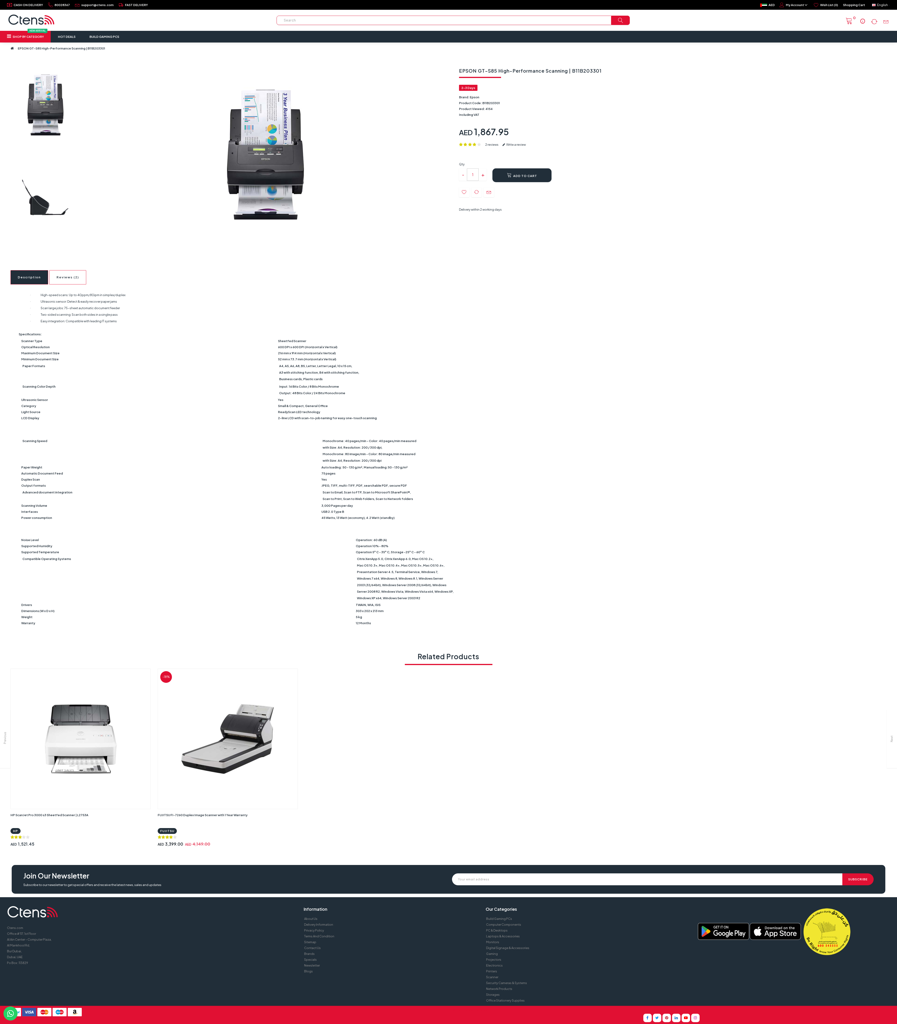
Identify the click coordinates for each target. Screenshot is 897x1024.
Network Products (499, 989)
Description (29, 277)
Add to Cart (525, 176)
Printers (491, 971)
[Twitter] (657, 1018)
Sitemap (310, 942)
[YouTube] (686, 1018)
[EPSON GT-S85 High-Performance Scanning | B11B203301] (45, 105)
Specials (310, 959)
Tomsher (486, 1010)
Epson (474, 97)
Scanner (492, 977)
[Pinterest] (666, 1018)
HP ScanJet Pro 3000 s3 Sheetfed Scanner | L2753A (49, 815)
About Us (310, 919)
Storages (493, 994)
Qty (462, 164)
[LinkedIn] (676, 1018)
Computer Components (503, 924)
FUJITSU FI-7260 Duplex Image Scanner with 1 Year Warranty (203, 815)
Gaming (492, 954)
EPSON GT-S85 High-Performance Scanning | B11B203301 (61, 48)
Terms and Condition (319, 936)
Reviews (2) (68, 277)
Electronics (494, 965)
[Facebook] (647, 1018)
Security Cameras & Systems (506, 983)
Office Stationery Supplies (505, 1000)
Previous (5, 738)
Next (891, 739)
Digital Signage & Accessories (507, 948)
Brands (309, 954)
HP (15, 831)
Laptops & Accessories (503, 936)
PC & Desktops (497, 930)
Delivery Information (318, 924)
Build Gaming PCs (104, 37)
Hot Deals (66, 37)
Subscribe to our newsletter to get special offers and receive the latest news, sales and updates (92, 885)
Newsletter (312, 965)
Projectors (493, 959)
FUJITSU (167, 831)
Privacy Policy (314, 930)
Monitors (492, 942)
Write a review (516, 144)
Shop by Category (29, 35)
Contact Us (312, 948)
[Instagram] (695, 1018)
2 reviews (491, 144)
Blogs (308, 971)
